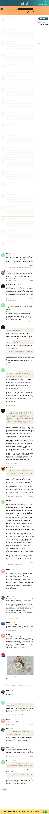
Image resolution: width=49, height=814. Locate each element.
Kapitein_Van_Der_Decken (13, 306)
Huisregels (11, 4)
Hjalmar (10, 774)
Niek (10, 704)
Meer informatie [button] (36, 811)
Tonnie (9, 256)
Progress (9, 273)
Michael (10, 470)
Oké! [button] (45, 811)
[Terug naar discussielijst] (2, 9)
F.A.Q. (7, 4)
